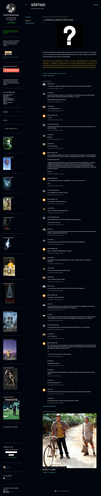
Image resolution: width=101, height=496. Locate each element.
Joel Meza (49, 106)
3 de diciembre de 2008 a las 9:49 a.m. (55, 139)
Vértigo (38, 5)
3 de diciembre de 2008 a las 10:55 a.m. (55, 224)
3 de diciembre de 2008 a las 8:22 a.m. (55, 101)
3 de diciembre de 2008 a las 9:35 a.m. (55, 119)
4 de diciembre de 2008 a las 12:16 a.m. (55, 338)
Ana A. (48, 303)
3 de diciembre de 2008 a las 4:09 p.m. (55, 290)
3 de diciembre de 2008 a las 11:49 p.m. (55, 329)
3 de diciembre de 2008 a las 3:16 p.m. (55, 272)
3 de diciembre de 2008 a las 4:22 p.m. (55, 299)
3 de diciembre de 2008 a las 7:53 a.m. (55, 88)
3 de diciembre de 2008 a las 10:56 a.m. (55, 235)
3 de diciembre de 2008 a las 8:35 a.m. (55, 110)
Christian (49, 92)
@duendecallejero (51, 115)
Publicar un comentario (49, 406)
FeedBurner (14, 457)
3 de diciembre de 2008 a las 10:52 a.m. (55, 212)
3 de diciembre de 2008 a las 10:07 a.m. (55, 148)
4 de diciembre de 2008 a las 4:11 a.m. (55, 356)
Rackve (49, 229)
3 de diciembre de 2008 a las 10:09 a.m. (55, 185)
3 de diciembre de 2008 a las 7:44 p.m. (55, 320)
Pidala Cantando (29, 23)
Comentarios (8, 467)
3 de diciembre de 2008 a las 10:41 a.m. (55, 194)
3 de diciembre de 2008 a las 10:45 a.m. (55, 203)
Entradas (7, 466)
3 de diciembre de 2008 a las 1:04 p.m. (55, 253)
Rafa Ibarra (49, 83)
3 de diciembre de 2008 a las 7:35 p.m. (55, 310)
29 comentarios (51, 472)
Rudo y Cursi (49, 469)
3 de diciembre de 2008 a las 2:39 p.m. (55, 263)
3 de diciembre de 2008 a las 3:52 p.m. (55, 281)
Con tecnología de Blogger (63, 491)
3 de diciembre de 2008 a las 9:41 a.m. (55, 130)
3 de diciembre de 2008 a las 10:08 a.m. (55, 173)
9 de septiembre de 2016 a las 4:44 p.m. (55, 384)
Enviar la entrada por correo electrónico (57, 73)
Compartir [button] (28, 17)
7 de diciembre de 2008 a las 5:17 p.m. (55, 365)
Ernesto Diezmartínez (52, 124)
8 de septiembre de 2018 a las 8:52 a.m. (55, 402)
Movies (49, 389)
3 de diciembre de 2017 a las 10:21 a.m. (55, 393)
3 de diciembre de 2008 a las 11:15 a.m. (55, 244)
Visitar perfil (11, 22)
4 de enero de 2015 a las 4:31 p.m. (54, 375)
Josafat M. (49, 208)
